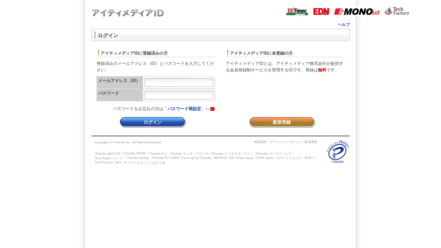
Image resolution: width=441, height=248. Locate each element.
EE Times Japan (242, 158)
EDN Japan (265, 158)
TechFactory (104, 162)
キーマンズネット (137, 162)
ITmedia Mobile (138, 158)
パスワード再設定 (184, 108)
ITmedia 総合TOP (108, 153)
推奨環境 (310, 142)
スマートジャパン (290, 158)
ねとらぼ (158, 162)
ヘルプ (344, 24)
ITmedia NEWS (134, 153)
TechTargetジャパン (109, 158)
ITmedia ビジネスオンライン (232, 153)
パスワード (108, 93)
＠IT (118, 162)
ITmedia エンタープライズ (189, 153)
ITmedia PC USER (165, 158)
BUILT (309, 158)
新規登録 (282, 122)
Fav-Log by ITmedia (196, 158)
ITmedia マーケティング (274, 153)
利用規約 (260, 142)
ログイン (153, 122)
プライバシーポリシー (286, 142)
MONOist (220, 158)
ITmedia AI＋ (158, 153)
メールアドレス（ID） (119, 80)
